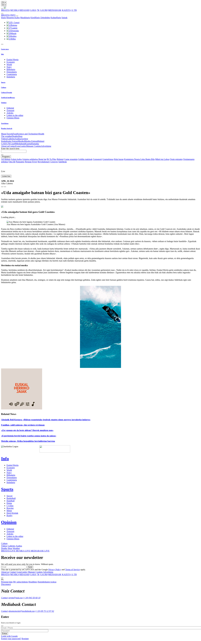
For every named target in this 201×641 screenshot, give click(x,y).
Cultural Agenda (6, 92)
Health (41, 134)
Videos (4, 139)
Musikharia (25, 17)
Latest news (5, 49)
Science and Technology (27, 134)
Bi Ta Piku (51, 159)
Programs (6, 157)
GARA (33, 10)
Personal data (7, 582)
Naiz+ (9, 67)
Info (2, 54)
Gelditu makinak (85, 159)
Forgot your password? (11, 638)
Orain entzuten (176, 159)
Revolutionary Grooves (48, 162)
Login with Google (9, 636)
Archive (24, 139)
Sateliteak (62, 162)
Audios (18, 139)
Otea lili (11, 162)
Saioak (64, 17)
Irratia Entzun (12, 141)
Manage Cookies (33, 146)
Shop (20, 136)
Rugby (9, 515)
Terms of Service (72, 569)
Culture (3, 87)
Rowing (10, 508)
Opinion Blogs (13, 118)
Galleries (11, 139)
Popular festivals (6, 128)
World (9, 64)
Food (15, 134)
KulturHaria (56, 17)
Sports (3, 82)
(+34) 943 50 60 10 (31, 598)
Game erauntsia (71, 159)
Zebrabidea (45, 17)
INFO (12, 15)
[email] (5, 186)
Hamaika (35, 144)
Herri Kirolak (12, 513)
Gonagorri (97, 159)
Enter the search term (10, 148)
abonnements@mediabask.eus (21, 611)
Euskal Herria (12, 59)
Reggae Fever (31, 162)
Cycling (10, 506)
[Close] (2, 625)
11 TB (74, 10)
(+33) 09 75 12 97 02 (44, 611)
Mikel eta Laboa (162, 159)
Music (3, 134)
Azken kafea (16, 159)
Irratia (3, 141)
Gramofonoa (107, 159)
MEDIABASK (54, 10)
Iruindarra (11, 77)
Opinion (3, 102)
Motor (9, 510)
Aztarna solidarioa (30, 159)
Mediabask (20, 144)
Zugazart (10, 110)
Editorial (10, 108)
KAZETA (66, 10)
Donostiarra (12, 72)
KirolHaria (35, 17)
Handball (10, 501)
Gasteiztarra (12, 74)
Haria (3, 17)
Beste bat (42, 159)
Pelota (9, 503)
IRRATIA (5, 10)
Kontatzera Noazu (132, 159)
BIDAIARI (24, 10)
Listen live (6, 176)
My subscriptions (20, 582)
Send (30, 567)
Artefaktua (4, 123)
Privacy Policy (54, 569)
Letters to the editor (15, 115)
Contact (12, 146)
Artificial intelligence (8, 97)
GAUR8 (44, 10)
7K (38, 10)
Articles (10, 113)
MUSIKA (14, 10)
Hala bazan (119, 159)
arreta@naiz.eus (15, 598)
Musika (21, 141)
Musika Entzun (30, 141)
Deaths (15, 136)
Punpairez (20, 162)
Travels (9, 134)
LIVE (8, 551)
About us (5, 146)
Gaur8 (13, 144)
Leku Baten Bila (147, 159)
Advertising (46, 146)
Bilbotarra (11, 69)
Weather (16, 548)
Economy (11, 62)
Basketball (11, 498)
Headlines (32, 582)
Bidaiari (40, 141)
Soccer (9, 496)
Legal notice (21, 146)
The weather (6, 136)
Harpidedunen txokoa (47, 582)
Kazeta (28, 144)
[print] (2, 186)
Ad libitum (5, 159)
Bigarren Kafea (13, 17)
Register (25, 638)
